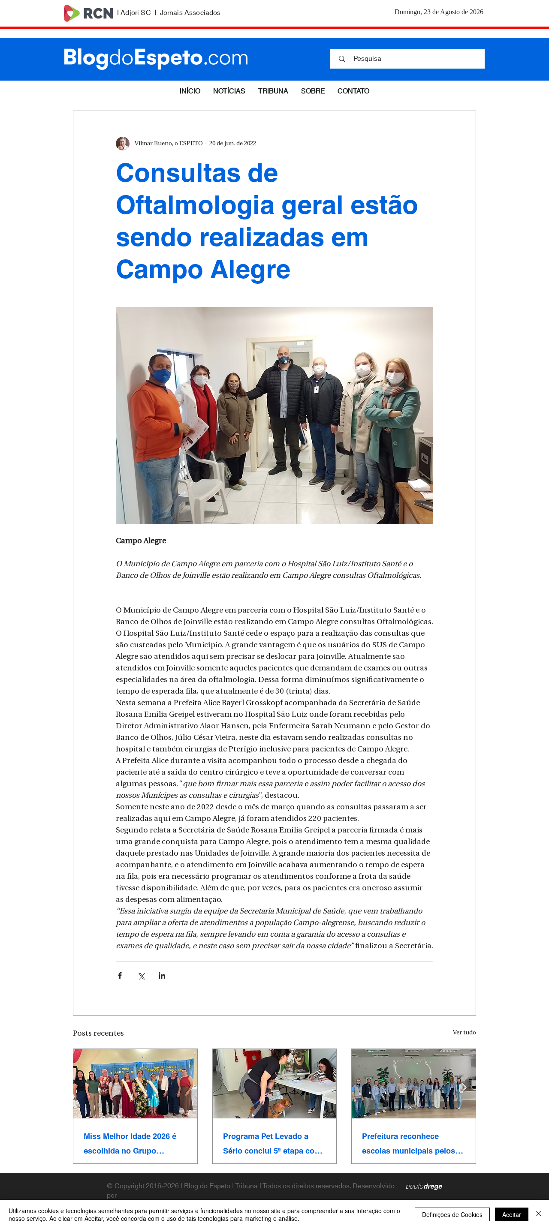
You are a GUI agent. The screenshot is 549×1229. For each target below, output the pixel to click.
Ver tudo (464, 1033)
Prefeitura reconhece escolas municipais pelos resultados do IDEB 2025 (408, 1143)
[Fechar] (539, 1214)
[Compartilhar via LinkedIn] (162, 975)
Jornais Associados (190, 12)
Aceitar (511, 1214)
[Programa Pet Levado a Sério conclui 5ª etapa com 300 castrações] (275, 1083)
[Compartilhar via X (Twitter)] (141, 975)
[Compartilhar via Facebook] (120, 975)
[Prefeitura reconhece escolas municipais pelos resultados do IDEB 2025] (414, 1083)
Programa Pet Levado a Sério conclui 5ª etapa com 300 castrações (272, 1143)
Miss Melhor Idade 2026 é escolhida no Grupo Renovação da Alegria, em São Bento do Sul (132, 1143)
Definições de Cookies (452, 1214)
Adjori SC (136, 12)
